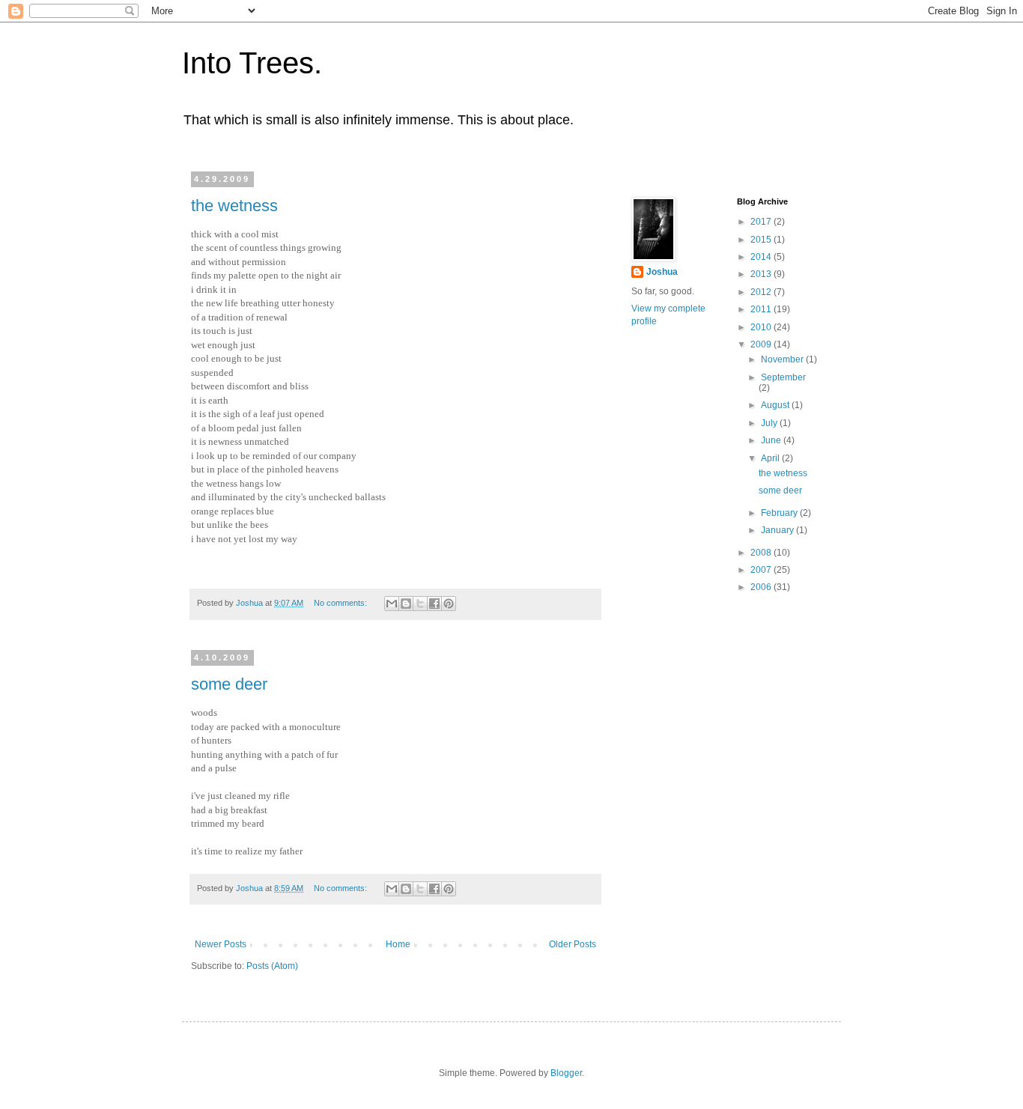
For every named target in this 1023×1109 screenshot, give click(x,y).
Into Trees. (252, 62)
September (783, 377)
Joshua (662, 272)
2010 (762, 327)
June (772, 440)
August (776, 405)
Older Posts (572, 944)
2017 (762, 221)
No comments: (341, 602)
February (780, 513)
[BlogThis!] (405, 603)
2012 (762, 292)
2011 (762, 309)
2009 (762, 344)
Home (398, 944)
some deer (229, 684)
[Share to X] (420, 603)
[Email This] (391, 603)
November (783, 359)
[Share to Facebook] (434, 603)
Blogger (566, 1073)
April (771, 458)
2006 (762, 587)
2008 (762, 552)
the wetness (234, 205)
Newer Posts (220, 944)
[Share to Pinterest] (448, 603)
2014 (762, 257)
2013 (762, 274)
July (770, 423)
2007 (762, 570)
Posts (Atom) (272, 966)
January (778, 530)
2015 (762, 239)
